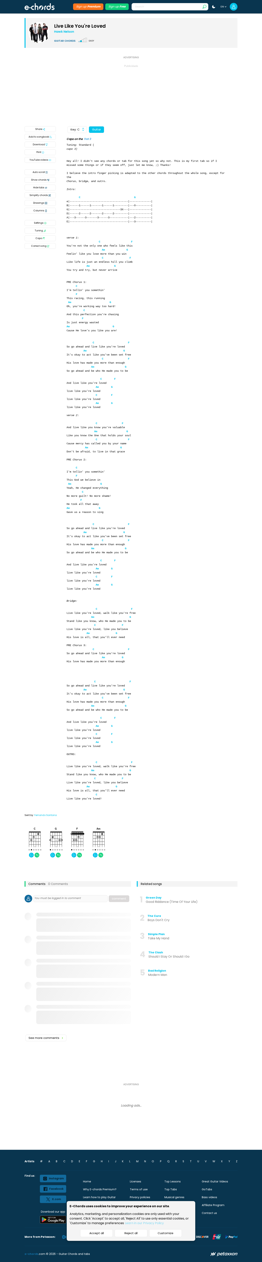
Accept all (96, 1233)
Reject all (131, 1233)
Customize (165, 1233)
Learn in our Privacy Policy (144, 1223)
